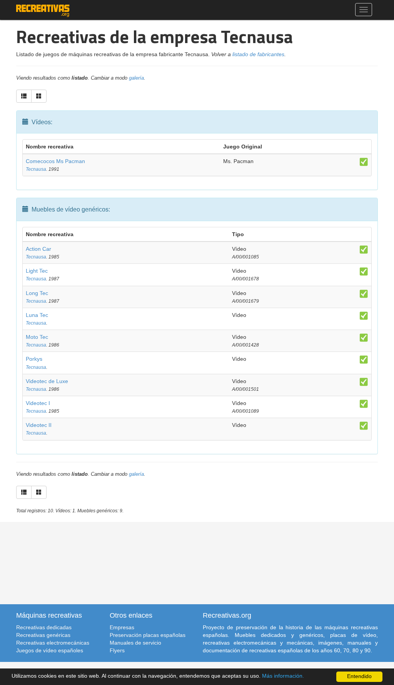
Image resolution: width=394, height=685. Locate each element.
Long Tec (37, 293)
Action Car (38, 249)
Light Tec (37, 271)
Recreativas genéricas (43, 635)
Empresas (122, 627)
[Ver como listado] (24, 96)
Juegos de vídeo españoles (49, 650)
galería (136, 78)
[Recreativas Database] (42, 9)
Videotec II (39, 425)
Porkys (34, 359)
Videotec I (38, 403)
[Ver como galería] (39, 96)
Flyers (117, 650)
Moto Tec (37, 337)
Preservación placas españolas (147, 635)
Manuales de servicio (135, 643)
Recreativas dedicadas (44, 627)
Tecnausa (36, 169)
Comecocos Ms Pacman (55, 161)
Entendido (359, 676)
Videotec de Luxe (47, 381)
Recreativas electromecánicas (52, 643)
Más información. (283, 676)
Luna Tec (37, 315)
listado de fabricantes (258, 54)
